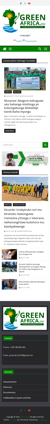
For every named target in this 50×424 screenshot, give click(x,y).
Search (45, 145)
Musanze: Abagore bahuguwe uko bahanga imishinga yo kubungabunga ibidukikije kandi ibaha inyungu (23, 106)
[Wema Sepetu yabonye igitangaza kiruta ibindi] (9, 284)
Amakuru (8, 92)
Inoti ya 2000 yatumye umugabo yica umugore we (31, 253)
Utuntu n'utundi (19, 204)
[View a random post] (45, 49)
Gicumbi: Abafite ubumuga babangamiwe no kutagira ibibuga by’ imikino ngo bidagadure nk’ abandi (32, 268)
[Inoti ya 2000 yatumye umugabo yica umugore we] (9, 254)
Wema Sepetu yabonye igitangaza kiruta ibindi (32, 283)
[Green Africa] (4, 49)
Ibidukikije (17, 92)
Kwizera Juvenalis (27, 96)
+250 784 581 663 (17, 347)
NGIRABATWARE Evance (24, 231)
